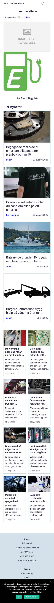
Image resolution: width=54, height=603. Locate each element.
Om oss (27, 577)
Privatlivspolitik (31, 597)
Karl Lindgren (12, 215)
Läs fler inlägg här (27, 98)
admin (27, 17)
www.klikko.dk (29, 560)
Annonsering (27, 573)
